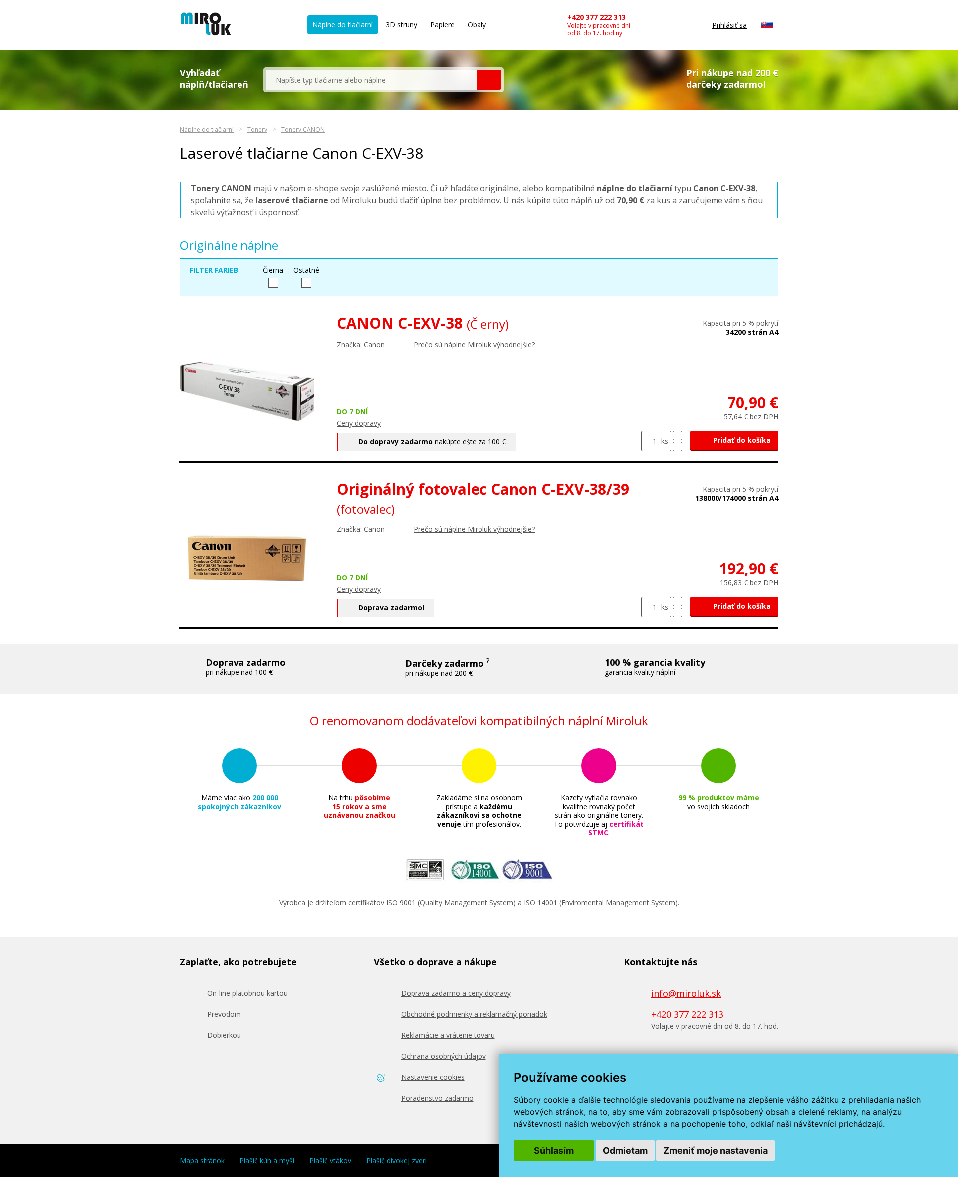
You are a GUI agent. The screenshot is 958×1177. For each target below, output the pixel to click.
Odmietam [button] (625, 1150)
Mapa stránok (202, 1160)
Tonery (257, 129)
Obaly (477, 24)
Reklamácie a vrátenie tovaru (448, 1035)
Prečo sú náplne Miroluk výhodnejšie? (474, 344)
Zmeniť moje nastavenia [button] (715, 1150)
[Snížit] (677, 446)
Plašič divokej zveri (396, 1160)
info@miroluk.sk (686, 993)
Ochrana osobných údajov (443, 1056)
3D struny (401, 24)
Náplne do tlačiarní (342, 24)
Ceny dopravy (359, 423)
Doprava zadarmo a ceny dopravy (456, 993)
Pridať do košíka (741, 440)
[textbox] (371, 80)
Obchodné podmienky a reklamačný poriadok (474, 1014)
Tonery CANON (303, 129)
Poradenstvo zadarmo (437, 1098)
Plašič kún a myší (267, 1160)
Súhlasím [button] (554, 1150)
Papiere (442, 24)
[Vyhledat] (489, 80)
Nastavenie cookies (433, 1077)
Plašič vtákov (330, 1160)
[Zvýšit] (677, 435)
